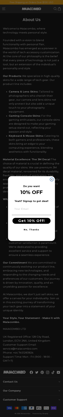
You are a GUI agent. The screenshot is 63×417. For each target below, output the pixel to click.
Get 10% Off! (31, 221)
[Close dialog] (51, 179)
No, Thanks (31, 229)
